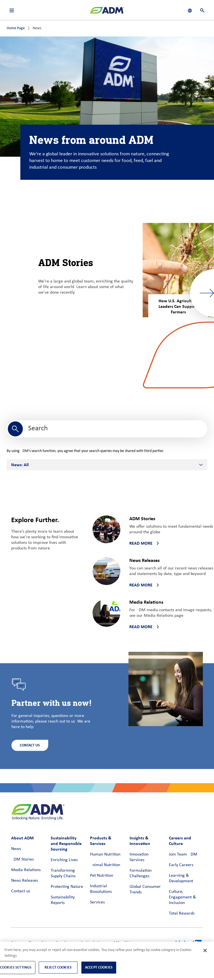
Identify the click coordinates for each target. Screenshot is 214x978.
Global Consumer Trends (145, 889)
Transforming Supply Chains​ (63, 873)
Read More (140, 543)
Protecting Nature (67, 886)
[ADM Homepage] (107, 12)
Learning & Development (181, 878)
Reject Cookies (58, 967)
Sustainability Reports (63, 900)
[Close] (205, 950)
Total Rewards (181, 913)
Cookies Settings (15, 967)
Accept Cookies (99, 967)
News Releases (24, 880)
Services (97, 902)
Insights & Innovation (140, 840)
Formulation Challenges (141, 873)
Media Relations (26, 870)
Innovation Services (139, 857)
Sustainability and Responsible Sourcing (66, 843)
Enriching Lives (64, 860)
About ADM (22, 838)
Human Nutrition (105, 854)
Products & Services (100, 840)
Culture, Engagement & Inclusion (182, 897)
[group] (178, 270)
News (16, 849)
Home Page (16, 28)
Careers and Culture (180, 840)
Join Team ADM (183, 854)
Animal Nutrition (105, 865)
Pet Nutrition (101, 875)
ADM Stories (22, 859)
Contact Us (30, 745)
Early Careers (181, 865)
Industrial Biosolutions (101, 889)
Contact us (20, 891)
